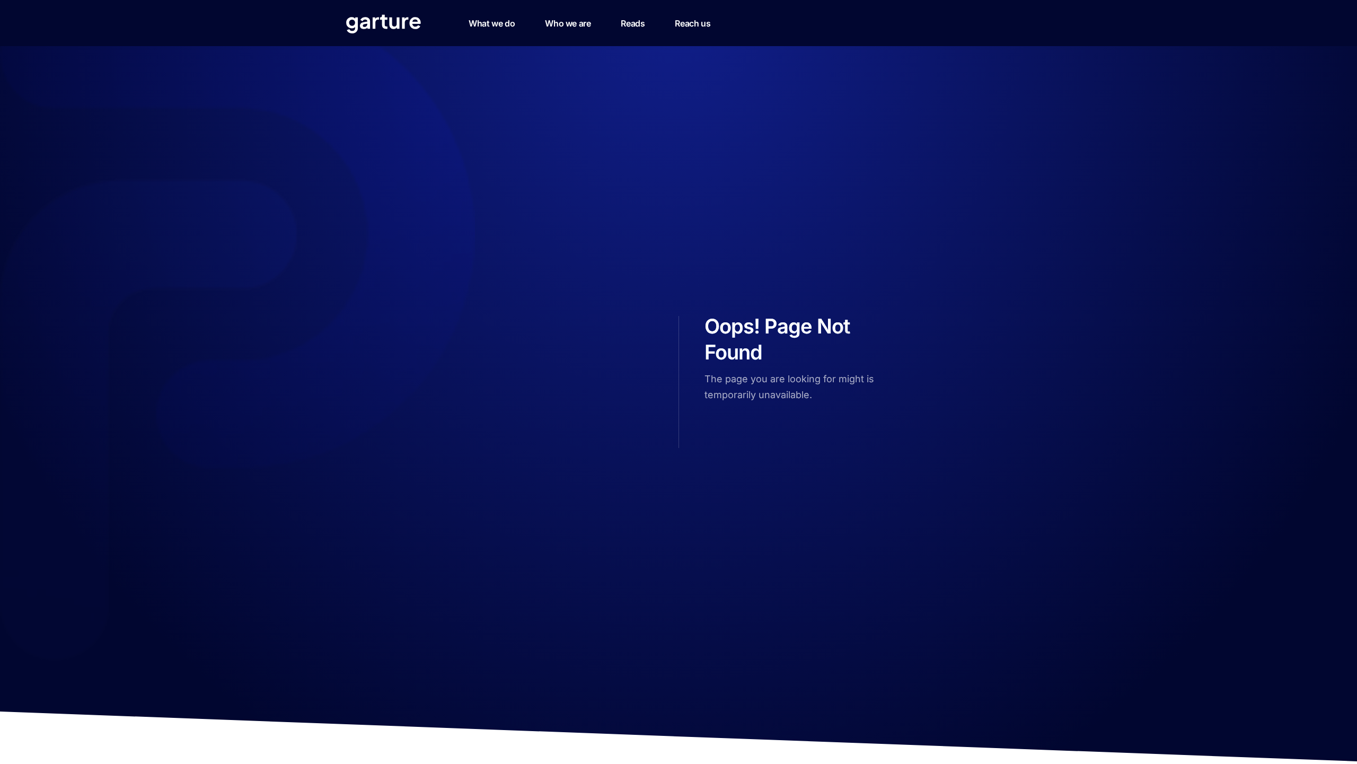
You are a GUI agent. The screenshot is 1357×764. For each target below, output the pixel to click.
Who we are (568, 23)
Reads (633, 23)
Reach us (692, 23)
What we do (492, 23)
